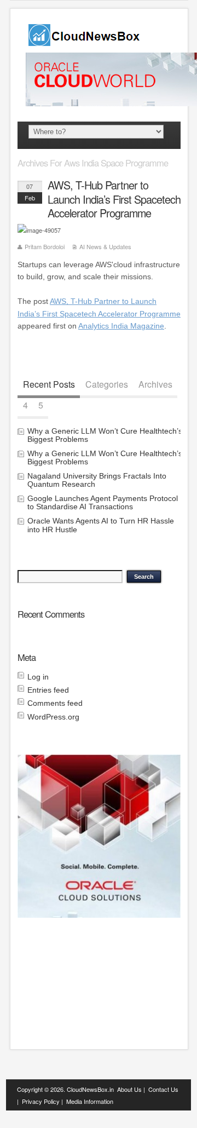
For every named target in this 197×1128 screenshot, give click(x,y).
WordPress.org (53, 716)
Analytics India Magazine (121, 325)
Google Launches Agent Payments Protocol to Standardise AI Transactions (102, 502)
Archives (155, 383)
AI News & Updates (105, 246)
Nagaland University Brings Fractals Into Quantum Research (96, 479)
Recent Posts (49, 383)
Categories (106, 383)
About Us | (131, 1089)
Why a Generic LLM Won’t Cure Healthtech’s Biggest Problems (104, 435)
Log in (38, 676)
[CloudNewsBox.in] (85, 42)
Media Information (89, 1101)
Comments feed (55, 703)
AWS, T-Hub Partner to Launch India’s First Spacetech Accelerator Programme (114, 199)
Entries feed (48, 690)
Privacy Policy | (42, 1101)
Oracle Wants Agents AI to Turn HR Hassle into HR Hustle (100, 524)
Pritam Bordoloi (45, 246)
